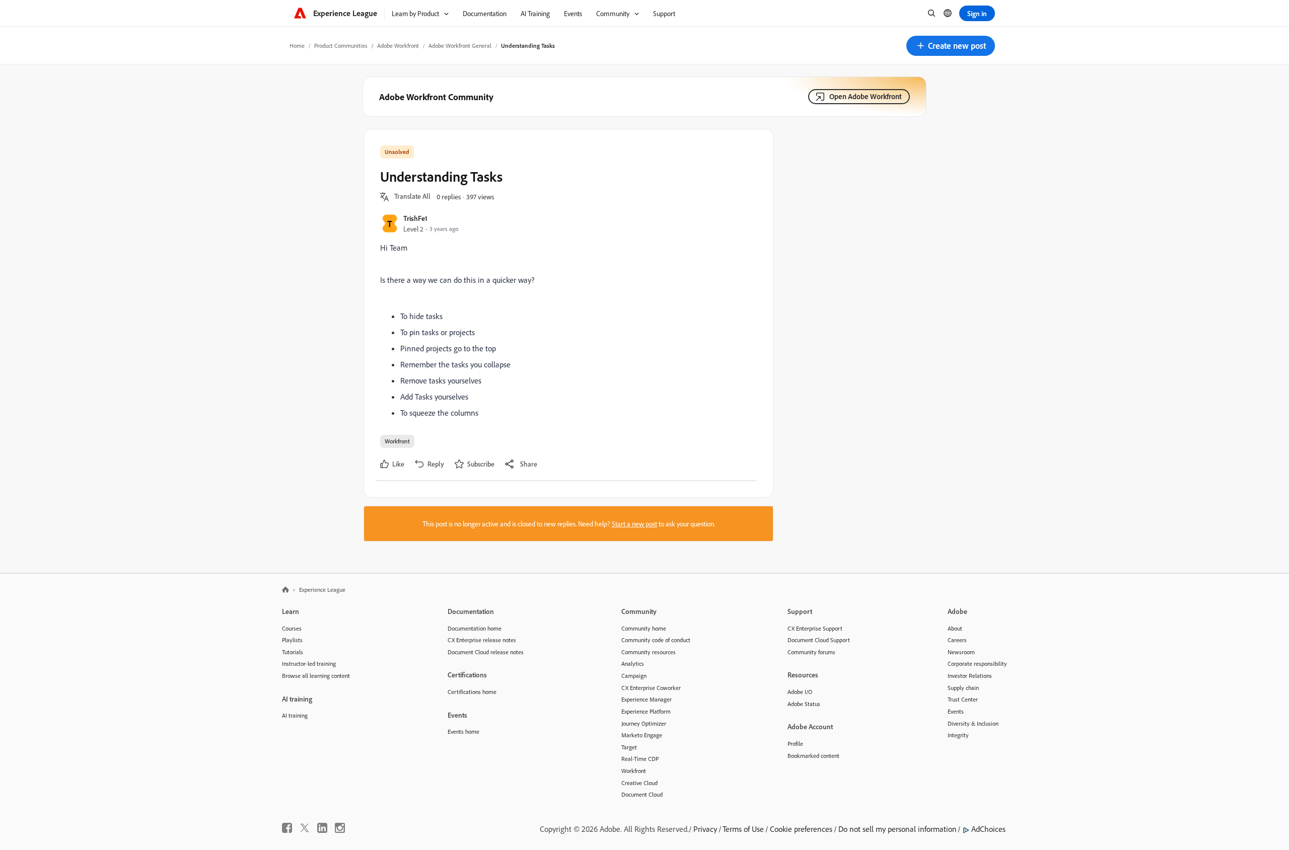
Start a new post (634, 523)
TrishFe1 (415, 218)
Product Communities (341, 45)
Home (297, 45)
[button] (950, 46)
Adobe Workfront (398, 45)
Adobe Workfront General (459, 45)
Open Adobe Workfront (865, 96)
